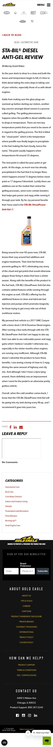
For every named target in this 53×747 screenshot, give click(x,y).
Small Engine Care (12, 525)
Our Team (26, 611)
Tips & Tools (26, 601)
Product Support (26, 665)
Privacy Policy (27, 637)
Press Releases (11, 516)
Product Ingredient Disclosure (26, 616)
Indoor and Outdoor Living (16, 501)
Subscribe (43, 571)
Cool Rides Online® (13, 496)
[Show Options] (32, 571)
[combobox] (26, 571)
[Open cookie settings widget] (4, 742)
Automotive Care (12, 487)
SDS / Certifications (26, 675)
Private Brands (26, 622)
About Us (26, 596)
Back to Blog (12, 35)
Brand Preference (25, 564)
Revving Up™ (10, 521)
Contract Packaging (26, 627)
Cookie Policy (26, 642)
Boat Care (9, 492)
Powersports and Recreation (16, 511)
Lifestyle (8, 506)
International (26, 632)
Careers (26, 606)
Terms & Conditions (26, 670)
